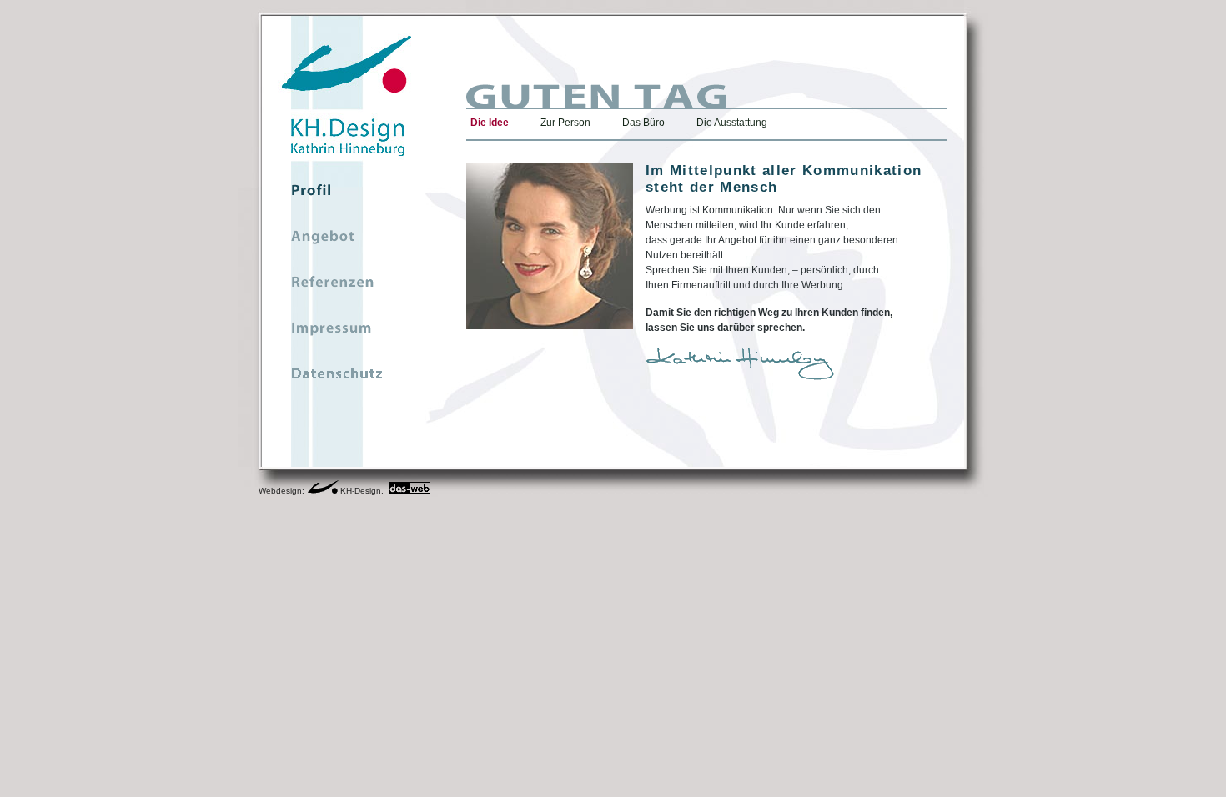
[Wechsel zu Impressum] (347, 332)
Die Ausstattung (731, 122)
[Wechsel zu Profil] (347, 195)
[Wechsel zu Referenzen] (347, 287)
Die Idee (489, 122)
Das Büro (643, 122)
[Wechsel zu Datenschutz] (347, 378)
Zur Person (565, 122)
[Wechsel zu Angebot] (347, 241)
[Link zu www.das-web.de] (409, 490)
